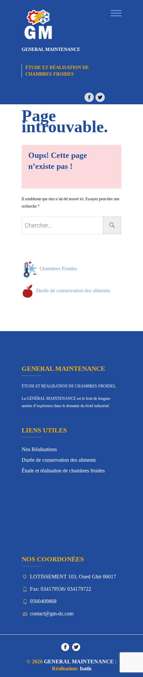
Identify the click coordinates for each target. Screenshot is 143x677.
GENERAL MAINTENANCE (51, 49)
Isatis (85, 668)
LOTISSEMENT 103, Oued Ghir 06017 (73, 576)
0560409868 (43, 601)
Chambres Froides (57, 268)
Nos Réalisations (39, 449)
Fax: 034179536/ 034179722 (60, 589)
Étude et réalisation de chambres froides (63, 470)
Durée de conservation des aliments (72, 290)
